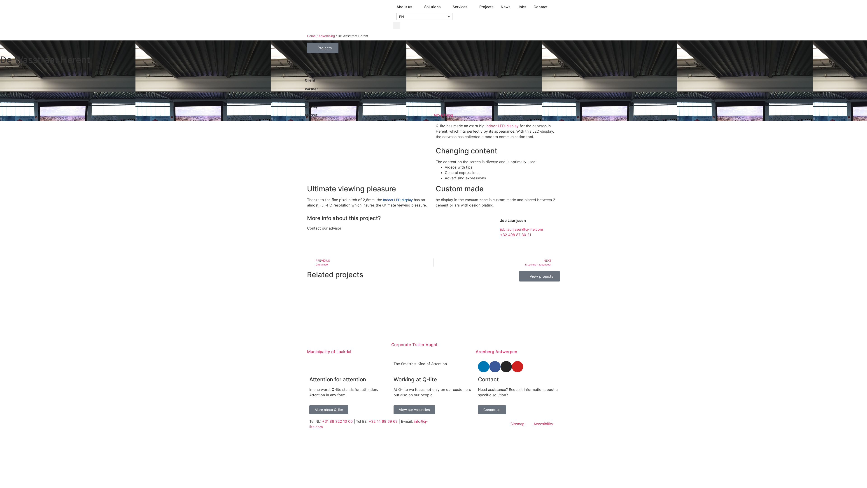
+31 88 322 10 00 (337, 421)
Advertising (327, 36)
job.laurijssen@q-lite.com (521, 229)
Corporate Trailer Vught (414, 344)
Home (311, 36)
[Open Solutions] (443, 6)
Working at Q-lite (415, 379)
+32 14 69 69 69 (383, 421)
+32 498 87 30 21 (515, 234)
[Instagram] (506, 366)
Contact (488, 379)
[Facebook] (495, 366)
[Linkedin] (483, 366)
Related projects (335, 274)
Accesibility (543, 424)
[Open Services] (470, 6)
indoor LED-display (502, 126)
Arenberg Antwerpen (496, 351)
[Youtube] (517, 366)
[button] (424, 16)
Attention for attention (337, 379)
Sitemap (517, 424)
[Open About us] (415, 6)
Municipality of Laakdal (329, 351)
